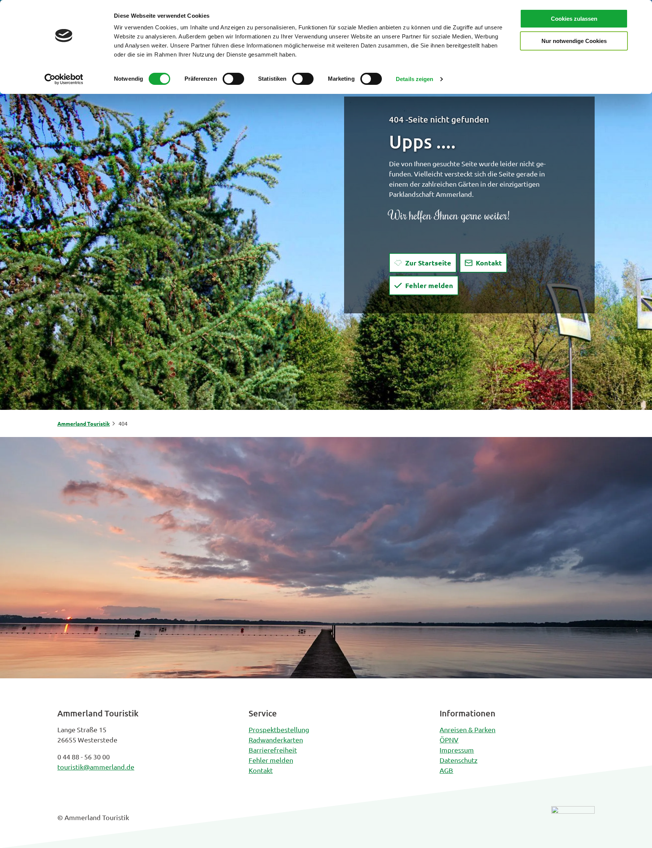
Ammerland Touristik (83, 423)
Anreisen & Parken (467, 729)
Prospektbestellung (279, 729)
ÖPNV (449, 740)
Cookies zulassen (574, 18)
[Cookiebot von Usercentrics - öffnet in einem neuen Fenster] (64, 79)
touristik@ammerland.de (95, 767)
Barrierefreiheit (273, 750)
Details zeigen (414, 79)
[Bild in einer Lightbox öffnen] (573, 823)
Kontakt (261, 770)
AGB (446, 770)
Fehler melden (271, 760)
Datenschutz (458, 760)
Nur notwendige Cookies (574, 41)
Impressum (457, 750)
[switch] (233, 79)
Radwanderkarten (276, 740)
